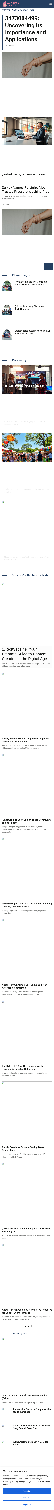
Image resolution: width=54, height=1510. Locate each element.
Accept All (27, 1491)
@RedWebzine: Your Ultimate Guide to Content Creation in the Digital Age (24, 654)
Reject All (27, 1504)
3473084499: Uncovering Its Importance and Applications (25, 28)
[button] (51, 4)
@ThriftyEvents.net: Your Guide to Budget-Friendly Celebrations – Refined (23, 549)
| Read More (9, 46)
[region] (27, 1488)
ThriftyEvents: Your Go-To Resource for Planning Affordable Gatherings (23, 1067)
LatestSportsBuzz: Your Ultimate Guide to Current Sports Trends (23, 413)
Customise (27, 1498)
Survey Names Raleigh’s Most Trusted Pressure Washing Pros (25, 190)
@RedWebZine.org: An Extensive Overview (23, 174)
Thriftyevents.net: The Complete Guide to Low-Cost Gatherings (30, 283)
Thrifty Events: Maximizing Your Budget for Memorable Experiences (25, 740)
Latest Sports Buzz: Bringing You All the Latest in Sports (32, 332)
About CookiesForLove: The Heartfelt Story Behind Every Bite (32, 1427)
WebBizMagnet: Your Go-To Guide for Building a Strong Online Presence (27, 905)
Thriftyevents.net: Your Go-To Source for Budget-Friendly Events (27, 481)
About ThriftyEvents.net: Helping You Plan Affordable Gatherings (24, 986)
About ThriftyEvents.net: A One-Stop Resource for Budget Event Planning (27, 1311)
